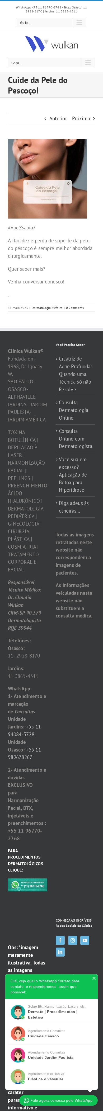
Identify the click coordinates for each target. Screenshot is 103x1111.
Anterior (58, 118)
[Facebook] (60, 940)
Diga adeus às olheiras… (74, 507)
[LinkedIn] (60, 952)
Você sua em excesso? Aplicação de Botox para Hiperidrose (73, 474)
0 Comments (75, 308)
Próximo (81, 118)
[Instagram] (72, 940)
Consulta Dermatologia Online (73, 410)
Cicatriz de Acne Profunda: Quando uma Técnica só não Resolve (75, 373)
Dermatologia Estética (47, 308)
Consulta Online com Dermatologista (75, 439)
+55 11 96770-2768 (39, 7)
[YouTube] (84, 940)
